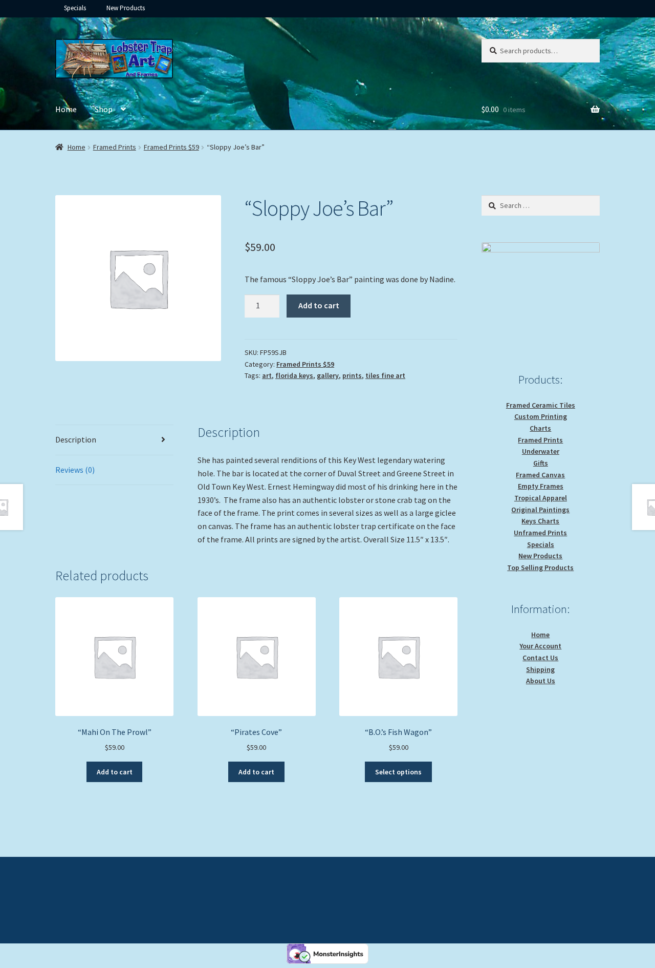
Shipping (540, 669)
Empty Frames (540, 486)
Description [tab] (75, 439)
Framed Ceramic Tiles (540, 405)
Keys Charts (540, 520)
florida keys (294, 375)
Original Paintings (540, 509)
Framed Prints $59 (171, 147)
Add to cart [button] (115, 771)
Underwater (540, 451)
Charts (540, 428)
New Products (125, 8)
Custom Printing (540, 416)
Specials (75, 8)
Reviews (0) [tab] (75, 470)
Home (66, 109)
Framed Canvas (540, 474)
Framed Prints (114, 147)
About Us (540, 680)
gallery (328, 375)
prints (352, 375)
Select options (398, 771)
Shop (104, 109)
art (267, 375)
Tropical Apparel (540, 497)
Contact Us (540, 657)
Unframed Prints (540, 532)
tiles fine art (385, 375)
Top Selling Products (540, 567)
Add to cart (318, 305)
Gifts (540, 463)
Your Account (540, 645)
